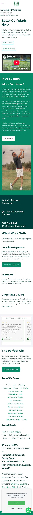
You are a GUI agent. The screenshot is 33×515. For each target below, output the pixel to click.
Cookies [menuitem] (24, 419)
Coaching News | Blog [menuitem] (15, 391)
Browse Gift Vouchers (11, 369)
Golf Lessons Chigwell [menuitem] (15, 394)
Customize (20, 497)
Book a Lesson (7, 42)
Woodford (6, 487)
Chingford (16, 487)
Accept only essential (16, 508)
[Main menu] (2, 3)
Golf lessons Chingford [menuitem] (15, 413)
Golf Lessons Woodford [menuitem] (15, 404)
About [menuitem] (14, 385)
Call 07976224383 (6, 13)
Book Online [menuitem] (24, 388)
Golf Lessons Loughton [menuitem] (15, 407)
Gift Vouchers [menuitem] (7, 388)
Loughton (24, 484)
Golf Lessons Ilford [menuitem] (15, 400)
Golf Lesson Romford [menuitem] (15, 410)
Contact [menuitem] (15, 388)
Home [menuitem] (8, 385)
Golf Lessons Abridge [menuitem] (13, 419)
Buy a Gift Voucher (9, 48)
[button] (28, 510)
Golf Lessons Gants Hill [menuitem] (15, 416)
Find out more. (8, 139)
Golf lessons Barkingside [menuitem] (15, 397)
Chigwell (15, 484)
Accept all (16, 503)
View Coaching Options (11, 265)
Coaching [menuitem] (22, 385)
